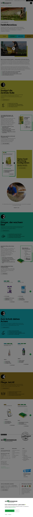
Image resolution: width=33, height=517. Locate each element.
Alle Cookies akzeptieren (10, 510)
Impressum (6, 514)
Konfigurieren (17, 510)
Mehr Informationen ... (13, 507)
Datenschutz (9, 514)
